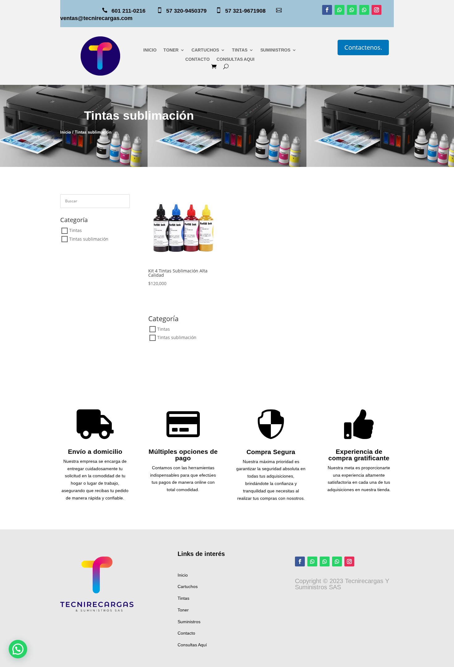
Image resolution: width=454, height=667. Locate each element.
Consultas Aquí (192, 644)
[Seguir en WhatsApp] (339, 10)
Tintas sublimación (88, 239)
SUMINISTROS (275, 50)
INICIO (150, 50)
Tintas (75, 231)
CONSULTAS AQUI (235, 59)
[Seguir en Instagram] (376, 10)
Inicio (65, 132)
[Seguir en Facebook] (327, 10)
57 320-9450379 (190, 11)
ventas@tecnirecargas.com (96, 18)
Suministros (189, 621)
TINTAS (239, 50)
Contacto (186, 633)
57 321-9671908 (250, 11)
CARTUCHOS (205, 50)
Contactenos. (363, 47)
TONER (171, 50)
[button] (18, 649)
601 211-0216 (128, 11)
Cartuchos (188, 586)
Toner (183, 609)
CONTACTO (197, 59)
